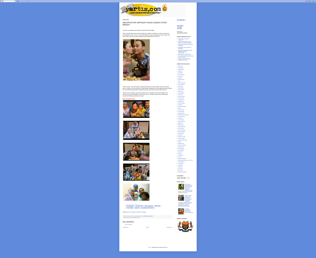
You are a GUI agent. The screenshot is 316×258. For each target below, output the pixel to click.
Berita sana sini (129, 217)
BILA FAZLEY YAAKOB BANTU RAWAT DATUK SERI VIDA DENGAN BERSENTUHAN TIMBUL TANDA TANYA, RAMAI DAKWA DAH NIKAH (185, 188)
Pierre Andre (181, 133)
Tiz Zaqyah (180, 155)
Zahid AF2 (180, 165)
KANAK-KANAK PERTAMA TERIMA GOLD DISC (184, 59)
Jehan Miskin (181, 111)
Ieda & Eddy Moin (182, 106)
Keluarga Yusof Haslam (183, 114)
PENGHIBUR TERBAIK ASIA (184, 54)
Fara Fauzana (181, 99)
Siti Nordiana (181, 148)
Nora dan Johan (181, 130)
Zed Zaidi (180, 167)
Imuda (179, 108)
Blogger (165, 247)
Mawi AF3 (180, 123)
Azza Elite (180, 86)
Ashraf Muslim (181, 79)
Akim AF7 (180, 71)
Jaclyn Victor (181, 109)
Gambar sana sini (136, 217)
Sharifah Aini (181, 143)
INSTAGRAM (149, 206)
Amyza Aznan (181, 74)
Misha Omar (181, 124)
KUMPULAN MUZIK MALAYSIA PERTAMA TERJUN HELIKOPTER (185, 51)
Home (147, 227)
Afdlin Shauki (181, 69)
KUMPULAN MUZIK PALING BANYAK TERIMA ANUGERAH (185, 42)
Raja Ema (180, 135)
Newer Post (125, 227)
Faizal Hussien (181, 96)
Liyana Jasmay (181, 121)
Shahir (179, 141)
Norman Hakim (181, 131)
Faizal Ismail (181, 98)
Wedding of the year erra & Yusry (185, 160)
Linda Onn (180, 118)
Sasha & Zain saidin (182, 140)
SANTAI (137, 208)
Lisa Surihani (181, 119)
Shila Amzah (181, 146)
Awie (179, 81)
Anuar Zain (180, 76)
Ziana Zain (180, 168)
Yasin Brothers (181, 161)
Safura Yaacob (181, 138)
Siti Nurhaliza (181, 150)
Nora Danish (181, 128)
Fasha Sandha (181, 103)
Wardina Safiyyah (182, 158)
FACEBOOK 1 (181, 20)
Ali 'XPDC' (180, 72)
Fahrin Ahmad (181, 93)
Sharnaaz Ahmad (182, 145)
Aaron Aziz (180, 66)
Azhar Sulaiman (181, 83)
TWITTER (157, 206)
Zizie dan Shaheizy (182, 172)
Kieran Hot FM (181, 116)
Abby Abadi (180, 67)
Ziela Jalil (180, 170)
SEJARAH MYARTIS (147, 208)
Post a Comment (128, 224)
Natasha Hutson (181, 126)
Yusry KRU (180, 163)
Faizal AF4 (180, 94)
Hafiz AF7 (180, 104)
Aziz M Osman (181, 84)
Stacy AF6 (180, 151)
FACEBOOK (130, 206)
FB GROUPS (139, 206)
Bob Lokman (181, 88)
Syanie (179, 153)
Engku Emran (181, 89)
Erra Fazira (180, 91)
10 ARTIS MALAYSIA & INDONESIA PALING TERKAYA (189, 210)
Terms (149, 247)
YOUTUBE (129, 208)
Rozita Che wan (181, 136)
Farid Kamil (180, 101)
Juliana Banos (181, 113)
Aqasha (180, 78)
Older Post (169, 227)
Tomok (179, 156)
